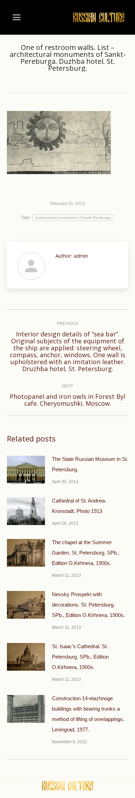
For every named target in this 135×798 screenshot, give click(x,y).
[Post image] (26, 469)
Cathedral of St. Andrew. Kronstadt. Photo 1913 (79, 506)
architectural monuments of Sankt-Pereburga (73, 218)
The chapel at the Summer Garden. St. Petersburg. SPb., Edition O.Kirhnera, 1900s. (85, 552)
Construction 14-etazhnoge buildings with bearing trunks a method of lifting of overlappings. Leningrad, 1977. (88, 713)
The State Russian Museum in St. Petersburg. (90, 464)
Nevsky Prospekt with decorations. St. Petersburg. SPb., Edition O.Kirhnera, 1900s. (88, 604)
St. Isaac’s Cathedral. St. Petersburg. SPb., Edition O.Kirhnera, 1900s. (80, 656)
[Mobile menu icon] (16, 17)
